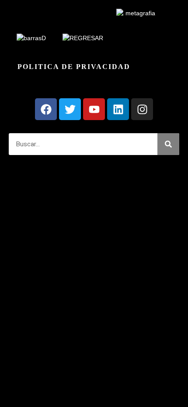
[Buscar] (168, 144)
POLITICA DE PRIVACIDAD (73, 66)
